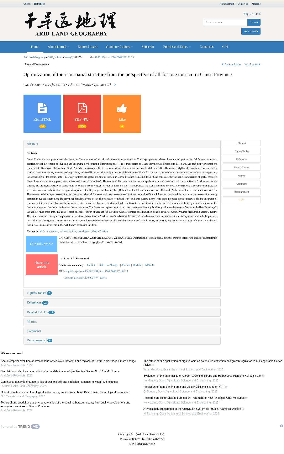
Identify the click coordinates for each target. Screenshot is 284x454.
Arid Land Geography (34, 57)
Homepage (39, 3)
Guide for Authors (118, 46)
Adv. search (251, 31)
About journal (57, 46)
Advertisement (227, 3)
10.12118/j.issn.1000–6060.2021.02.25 (114, 57)
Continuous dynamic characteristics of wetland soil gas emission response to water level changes (60, 381)
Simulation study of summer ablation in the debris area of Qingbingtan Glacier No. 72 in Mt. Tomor (60, 371)
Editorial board (87, 46)
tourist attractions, (68, 231)
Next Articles (251, 64)
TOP (241, 200)
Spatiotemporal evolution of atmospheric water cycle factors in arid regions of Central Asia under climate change (68, 361)
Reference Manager (109, 265)
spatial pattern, (85, 231)
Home (35, 46)
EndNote (91, 265)
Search (254, 22)
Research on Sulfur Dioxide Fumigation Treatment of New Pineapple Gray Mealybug (193, 397)
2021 (50, 57)
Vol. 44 (58, 57)
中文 (225, 46)
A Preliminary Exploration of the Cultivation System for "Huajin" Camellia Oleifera (192, 408)
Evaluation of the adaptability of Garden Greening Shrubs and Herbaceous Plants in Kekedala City (202, 375)
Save (66, 258)
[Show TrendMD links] (281, 426)
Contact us (243, 3)
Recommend (82, 258)
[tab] (122, 144)
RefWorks (149, 265)
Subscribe (148, 46)
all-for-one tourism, (49, 231)
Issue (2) (68, 57)
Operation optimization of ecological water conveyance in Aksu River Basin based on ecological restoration (65, 392)
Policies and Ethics (176, 46)
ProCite (126, 265)
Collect (26, 3)
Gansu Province (100, 231)
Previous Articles (233, 64)
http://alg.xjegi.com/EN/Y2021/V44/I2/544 (85, 277)
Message (256, 3)
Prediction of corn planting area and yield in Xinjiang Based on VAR (183, 386)
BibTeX (137, 265)
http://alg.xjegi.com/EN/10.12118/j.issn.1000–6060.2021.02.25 (97, 271)
